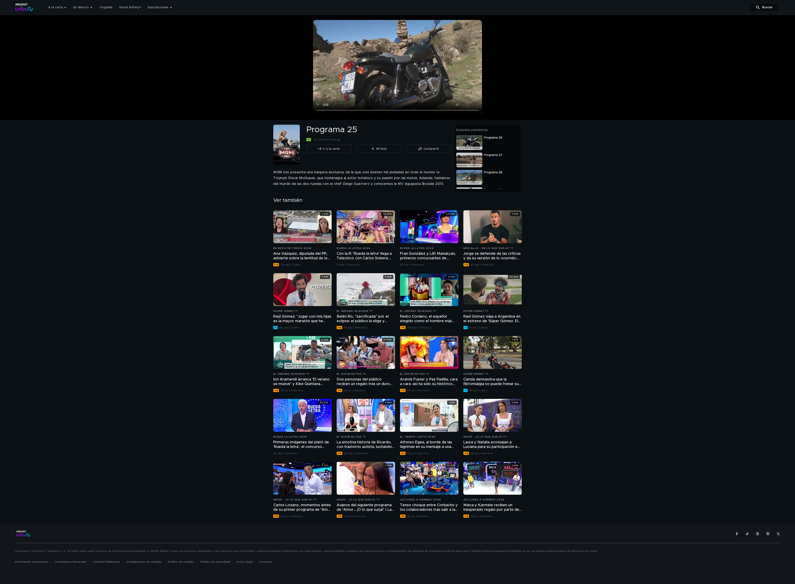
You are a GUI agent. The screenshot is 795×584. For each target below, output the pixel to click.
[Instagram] (768, 534)
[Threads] (757, 534)
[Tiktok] (747, 534)
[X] (778, 534)
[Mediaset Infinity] (24, 7)
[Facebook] (737, 534)
